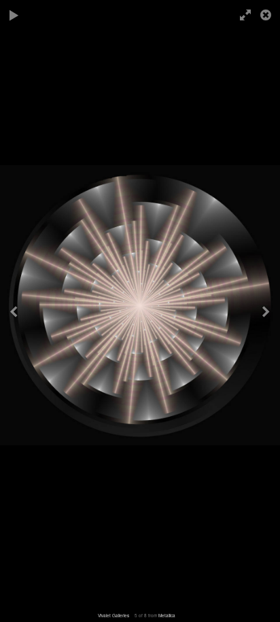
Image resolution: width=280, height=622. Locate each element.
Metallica (166, 615)
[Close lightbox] (266, 15)
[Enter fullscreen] (246, 15)
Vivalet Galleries (113, 615)
